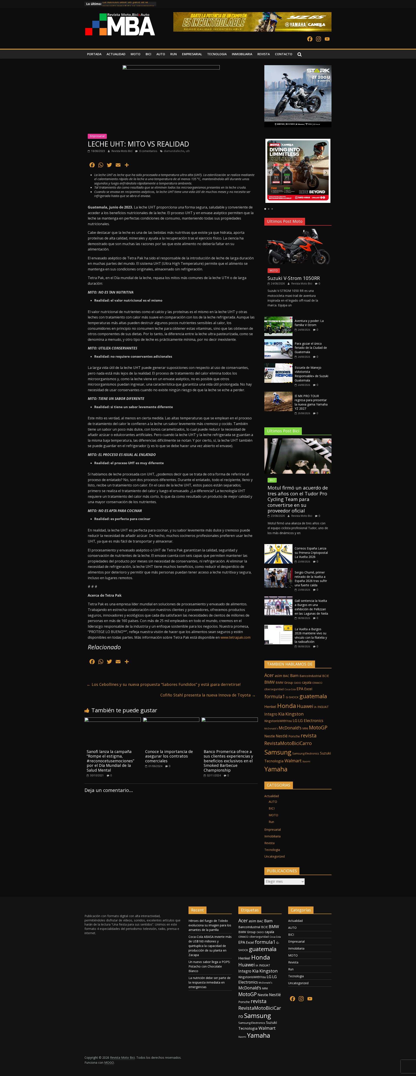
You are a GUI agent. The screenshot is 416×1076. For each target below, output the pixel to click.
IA (315, 707)
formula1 (274, 696)
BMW (269, 682)
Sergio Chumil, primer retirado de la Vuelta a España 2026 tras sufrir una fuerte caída (311, 578)
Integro (270, 714)
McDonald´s (271, 728)
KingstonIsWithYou (278, 721)
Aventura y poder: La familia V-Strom (309, 323)
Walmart (293, 761)
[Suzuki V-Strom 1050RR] (298, 231)
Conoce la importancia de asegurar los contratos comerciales (169, 756)
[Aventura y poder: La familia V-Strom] (278, 319)
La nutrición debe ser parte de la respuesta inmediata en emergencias (128, 6)
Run (271, 822)
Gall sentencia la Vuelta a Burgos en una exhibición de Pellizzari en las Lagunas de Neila (311, 607)
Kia (281, 714)
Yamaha (276, 769)
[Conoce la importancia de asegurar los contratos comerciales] (171, 720)
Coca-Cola (290, 689)
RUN (173, 54)
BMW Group (284, 682)
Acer (269, 675)
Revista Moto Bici (122, 151)
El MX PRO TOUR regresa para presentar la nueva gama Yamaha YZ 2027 (311, 402)
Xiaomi (306, 761)
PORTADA (94, 54)
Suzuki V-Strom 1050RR (294, 278)
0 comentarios (148, 151)
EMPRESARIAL (192, 54)
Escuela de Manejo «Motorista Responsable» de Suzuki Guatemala (311, 373)
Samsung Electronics (305, 753)
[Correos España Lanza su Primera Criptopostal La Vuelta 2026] (278, 546)
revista (309, 735)
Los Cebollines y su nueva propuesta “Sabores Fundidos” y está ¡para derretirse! (163, 684)
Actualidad (271, 796)
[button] (269, 172)
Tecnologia (274, 760)
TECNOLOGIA (217, 54)
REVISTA (263, 54)
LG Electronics (310, 720)
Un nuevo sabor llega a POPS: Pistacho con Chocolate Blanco (209, 966)
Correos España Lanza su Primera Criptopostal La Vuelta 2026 (311, 552)
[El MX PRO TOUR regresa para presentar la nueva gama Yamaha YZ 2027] (278, 394)
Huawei (305, 706)
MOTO (135, 54)
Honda (286, 705)
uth (188, 151)
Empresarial (97, 136)
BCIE (325, 676)
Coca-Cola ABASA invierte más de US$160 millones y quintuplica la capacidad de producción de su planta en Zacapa (210, 946)
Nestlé (282, 735)
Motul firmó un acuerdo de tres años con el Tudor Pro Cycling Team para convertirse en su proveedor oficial (298, 499)
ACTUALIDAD (116, 54)
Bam (294, 675)
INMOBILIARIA (242, 54)
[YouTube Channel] (327, 39)
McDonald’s (290, 728)
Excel (308, 689)
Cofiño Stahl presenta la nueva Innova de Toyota (208, 695)
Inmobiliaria (272, 836)
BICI (148, 54)
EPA (300, 688)
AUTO (160, 54)
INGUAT (323, 707)
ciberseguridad (274, 689)
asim (278, 675)
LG (295, 720)
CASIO (297, 682)
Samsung (277, 752)
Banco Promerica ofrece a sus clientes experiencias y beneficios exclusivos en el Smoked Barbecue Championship (228, 761)
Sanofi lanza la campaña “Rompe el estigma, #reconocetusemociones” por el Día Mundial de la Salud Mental (110, 761)
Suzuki (325, 753)
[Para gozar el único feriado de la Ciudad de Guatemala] (278, 341)
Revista (269, 843)
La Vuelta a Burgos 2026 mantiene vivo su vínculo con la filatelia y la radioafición (311, 635)
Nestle (269, 736)
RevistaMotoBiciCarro (288, 743)
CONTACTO (283, 54)
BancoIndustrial (310, 676)
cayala (306, 682)
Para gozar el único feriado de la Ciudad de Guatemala (311, 347)
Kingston (294, 714)
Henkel (270, 706)
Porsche (294, 736)
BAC (286, 676)
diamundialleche (174, 151)
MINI (305, 728)
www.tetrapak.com (235, 637)
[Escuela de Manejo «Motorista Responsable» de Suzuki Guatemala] (278, 366)
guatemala (313, 696)
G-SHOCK (292, 697)
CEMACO (317, 682)
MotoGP (318, 727)
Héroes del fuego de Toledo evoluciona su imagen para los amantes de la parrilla (209, 925)
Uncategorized (274, 856)
